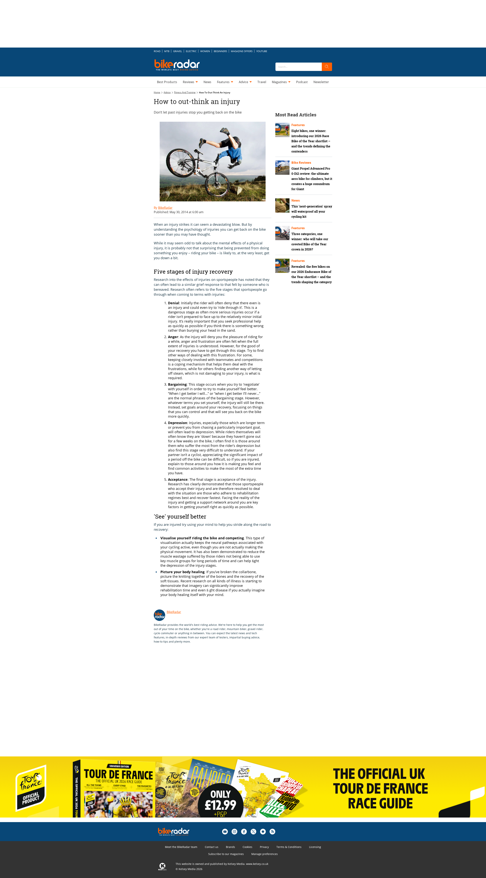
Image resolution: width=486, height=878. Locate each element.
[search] (327, 67)
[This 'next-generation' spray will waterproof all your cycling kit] (282, 205)
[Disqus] (216, 703)
